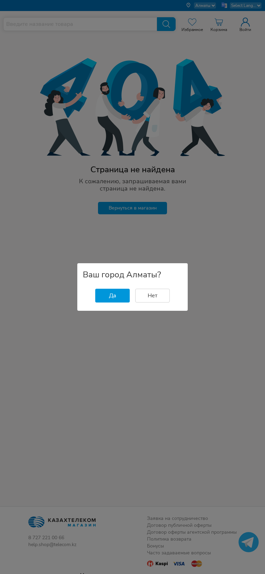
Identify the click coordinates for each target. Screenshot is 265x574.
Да (112, 295)
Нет (152, 295)
